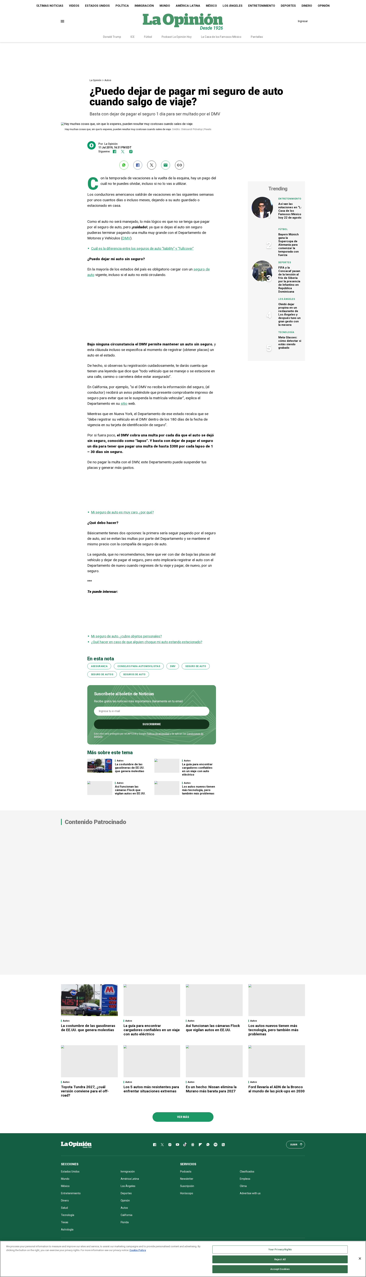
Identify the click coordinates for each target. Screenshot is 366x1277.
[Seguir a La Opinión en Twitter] (122, 151)
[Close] (360, 1258)
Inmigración (144, 5)
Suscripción (187, 1186)
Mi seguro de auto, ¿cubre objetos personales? (126, 636)
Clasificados (247, 1171)
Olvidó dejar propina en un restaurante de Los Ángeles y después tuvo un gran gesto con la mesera (289, 315)
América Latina (188, 5)
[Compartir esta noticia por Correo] (165, 165)
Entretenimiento (261, 5)
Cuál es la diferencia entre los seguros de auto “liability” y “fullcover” (142, 248)
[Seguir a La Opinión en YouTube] (177, 1144)
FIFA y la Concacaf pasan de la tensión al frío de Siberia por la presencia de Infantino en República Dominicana (289, 279)
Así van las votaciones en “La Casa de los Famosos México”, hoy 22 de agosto (290, 210)
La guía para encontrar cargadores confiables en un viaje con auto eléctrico (197, 769)
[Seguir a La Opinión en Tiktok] (185, 1144)
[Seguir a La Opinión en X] (162, 1144)
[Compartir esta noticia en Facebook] (137, 165)
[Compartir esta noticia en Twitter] (151, 165)
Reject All (280, 1259)
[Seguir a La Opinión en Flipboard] (200, 1144)
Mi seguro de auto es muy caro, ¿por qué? (122, 512)
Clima (243, 1186)
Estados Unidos (97, 5)
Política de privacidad (158, 733)
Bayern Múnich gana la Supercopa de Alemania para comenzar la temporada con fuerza (288, 245)
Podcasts (185, 1171)
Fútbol (148, 36)
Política (122, 5)
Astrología (67, 1229)
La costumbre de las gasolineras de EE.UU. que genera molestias (129, 768)
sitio (124, 403)
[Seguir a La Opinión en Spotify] (215, 1144)
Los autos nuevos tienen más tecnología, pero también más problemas (198, 790)
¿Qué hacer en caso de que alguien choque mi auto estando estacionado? (146, 642)
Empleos (245, 1178)
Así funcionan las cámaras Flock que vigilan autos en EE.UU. (130, 790)
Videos (74, 5)
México (211, 5)
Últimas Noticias (49, 5)
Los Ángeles (232, 5)
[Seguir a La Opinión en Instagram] (131, 151)
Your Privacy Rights (280, 1249)
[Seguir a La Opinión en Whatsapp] (208, 1144)
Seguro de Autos (102, 674)
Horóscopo (186, 1193)
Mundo (165, 5)
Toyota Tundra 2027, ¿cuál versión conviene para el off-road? (85, 1091)
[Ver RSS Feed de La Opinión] (223, 1144)
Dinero (307, 5)
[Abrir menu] (62, 21)
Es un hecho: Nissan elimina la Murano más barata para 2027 (211, 1089)
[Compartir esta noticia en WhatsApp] (123, 165)
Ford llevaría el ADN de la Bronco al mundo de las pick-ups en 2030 (276, 1089)
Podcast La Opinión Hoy (177, 36)
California (126, 1215)
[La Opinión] (183, 21)
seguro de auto (195, 666)
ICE (133, 36)
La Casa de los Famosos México (221, 36)
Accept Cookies (280, 1269)
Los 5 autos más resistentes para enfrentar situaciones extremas (151, 1089)
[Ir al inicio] (76, 1144)
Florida (125, 1222)
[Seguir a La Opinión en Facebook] (114, 151)
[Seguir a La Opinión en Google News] (193, 1144)
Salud (64, 1207)
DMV (126, 238)
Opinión (324, 5)
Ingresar (303, 21)
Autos (107, 80)
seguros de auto (134, 674)
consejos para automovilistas (138, 666)
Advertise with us (250, 1193)
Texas (64, 1222)
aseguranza (99, 666)
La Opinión (95, 80)
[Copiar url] (179, 165)
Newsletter (186, 1178)
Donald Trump (112, 36)
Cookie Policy (137, 1250)
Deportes (288, 5)
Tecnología (286, 332)
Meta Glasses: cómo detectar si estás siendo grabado (289, 342)
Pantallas (257, 36)
